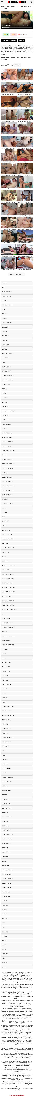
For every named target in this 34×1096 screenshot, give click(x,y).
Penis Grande (6, 684)
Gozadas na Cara (7, 477)
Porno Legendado (8, 737)
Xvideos (4, 940)
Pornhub (5, 697)
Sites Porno (6, 852)
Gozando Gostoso (8, 486)
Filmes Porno (6, 446)
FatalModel (6, 419)
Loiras (4, 525)
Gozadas (5, 472)
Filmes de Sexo (7, 437)
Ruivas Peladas (7, 781)
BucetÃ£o (5, 336)
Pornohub (5, 746)
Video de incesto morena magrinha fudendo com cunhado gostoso (25, 148)
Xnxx (3, 927)
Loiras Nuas (6, 530)
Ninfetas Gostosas (8, 636)
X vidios (4, 914)
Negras (4, 614)
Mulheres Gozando (8, 592)
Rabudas (5, 759)
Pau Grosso (6, 671)
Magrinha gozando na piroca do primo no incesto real (25, 121)
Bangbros (5, 300)
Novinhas (5, 649)
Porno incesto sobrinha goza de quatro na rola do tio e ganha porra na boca (25, 161)
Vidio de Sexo (6, 887)
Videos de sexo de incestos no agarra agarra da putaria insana (25, 269)
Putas (4, 755)
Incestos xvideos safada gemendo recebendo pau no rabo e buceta (25, 256)
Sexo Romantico (7, 834)
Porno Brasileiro (8, 706)
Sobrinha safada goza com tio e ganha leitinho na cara (9, 215)
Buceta (4, 331)
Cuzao (4, 393)
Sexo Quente (6, 830)
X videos (5, 905)
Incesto (17, 65)
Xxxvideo (5, 962)
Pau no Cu (5, 675)
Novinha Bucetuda (8, 645)
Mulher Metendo (7, 583)
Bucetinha (5, 340)
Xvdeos (4, 936)
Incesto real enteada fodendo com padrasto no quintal (25, 242)
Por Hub (4, 689)
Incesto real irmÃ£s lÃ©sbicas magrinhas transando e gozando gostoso (25, 215)
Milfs (4, 556)
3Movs (4, 283)
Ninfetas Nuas (6, 640)
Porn (3, 693)
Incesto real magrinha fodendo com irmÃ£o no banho (9, 121)
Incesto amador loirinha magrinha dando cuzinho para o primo (9, 161)
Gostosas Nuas (7, 459)
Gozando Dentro (7, 481)
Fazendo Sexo (6, 424)
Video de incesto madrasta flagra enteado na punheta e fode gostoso (9, 134)
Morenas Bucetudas (8, 565)
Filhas (4, 428)
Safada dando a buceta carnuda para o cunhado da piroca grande (9, 80)
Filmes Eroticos (7, 441)
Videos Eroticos (7, 878)
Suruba (4, 861)
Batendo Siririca (7, 305)
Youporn (5, 967)
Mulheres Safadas (8, 605)
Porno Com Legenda (8, 715)
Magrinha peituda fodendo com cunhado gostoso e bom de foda (9, 94)
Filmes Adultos (7, 433)
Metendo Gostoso (8, 547)
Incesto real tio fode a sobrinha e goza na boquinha (9, 242)
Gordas (4, 455)
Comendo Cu (6, 384)
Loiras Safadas (7, 534)
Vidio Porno (6, 892)
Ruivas (4, 772)
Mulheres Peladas (8, 600)
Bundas (4, 349)
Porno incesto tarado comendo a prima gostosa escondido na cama (25, 134)
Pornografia (6, 742)
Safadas (4, 786)
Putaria (4, 750)
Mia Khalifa (5, 552)
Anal (3, 287)
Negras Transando (8, 627)
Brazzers (5, 327)
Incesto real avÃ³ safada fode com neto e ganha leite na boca (9, 188)
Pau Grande (6, 667)
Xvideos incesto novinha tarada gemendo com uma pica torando (9, 269)
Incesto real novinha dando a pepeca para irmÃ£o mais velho (25, 175)
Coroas (4, 389)
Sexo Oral (5, 825)
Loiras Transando (8, 539)
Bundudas (5, 358)
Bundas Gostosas (8, 353)
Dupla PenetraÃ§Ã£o (8, 411)
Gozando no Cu (7, 494)
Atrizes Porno (6, 291)
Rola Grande (6, 768)
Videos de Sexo (7, 874)
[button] (31, 2)
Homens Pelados (7, 503)
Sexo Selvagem (7, 839)
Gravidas (5, 499)
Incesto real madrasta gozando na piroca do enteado (9, 175)
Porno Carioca (7, 711)
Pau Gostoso (6, 662)
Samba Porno (6, 790)
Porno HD (5, 733)
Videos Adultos (7, 870)
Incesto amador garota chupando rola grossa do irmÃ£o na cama (9, 107)
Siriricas (5, 848)
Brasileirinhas (7, 322)
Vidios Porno (6, 896)
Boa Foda (5, 314)
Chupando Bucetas (8, 375)
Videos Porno (6, 883)
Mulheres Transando (9, 609)
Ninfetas (5, 631)
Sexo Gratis (6, 821)
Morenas (5, 561)
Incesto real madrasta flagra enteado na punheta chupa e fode (9, 202)
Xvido (4, 949)
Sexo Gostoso (6, 817)
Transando (5, 865)
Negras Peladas (7, 622)
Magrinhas (5, 543)
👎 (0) (14, 34)
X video (4, 900)
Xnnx (3, 923)
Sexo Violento (6, 843)
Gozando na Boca (7, 490)
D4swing (5, 402)
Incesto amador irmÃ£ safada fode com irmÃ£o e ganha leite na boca (9, 229)
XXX (3, 958)
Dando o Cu (5, 406)
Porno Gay (5, 724)
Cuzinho (4, 397)
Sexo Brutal (6, 803)
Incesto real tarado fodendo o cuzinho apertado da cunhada (25, 229)
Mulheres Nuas (7, 596)
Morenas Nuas (6, 569)
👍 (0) (6, 34)
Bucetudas (5, 344)
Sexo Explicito (7, 808)
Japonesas (5, 521)
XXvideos (5, 953)
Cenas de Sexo (6, 371)
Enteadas (5, 415)
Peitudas (5, 680)
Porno (4, 702)
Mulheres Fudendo (8, 587)
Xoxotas (5, 931)
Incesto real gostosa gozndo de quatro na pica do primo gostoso (9, 148)
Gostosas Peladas (8, 464)
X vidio (4, 909)
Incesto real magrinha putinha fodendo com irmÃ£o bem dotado (25, 107)
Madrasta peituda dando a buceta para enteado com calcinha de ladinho (25, 94)
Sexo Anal (5, 799)
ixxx (3, 517)
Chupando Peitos (7, 380)
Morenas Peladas (7, 574)
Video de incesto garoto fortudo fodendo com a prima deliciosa (25, 80)
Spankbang (5, 856)
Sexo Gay (5, 812)
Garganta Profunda (8, 450)
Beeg (3, 309)
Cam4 (3, 362)
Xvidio (4, 945)
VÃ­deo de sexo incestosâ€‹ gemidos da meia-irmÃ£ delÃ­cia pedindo (9, 256)
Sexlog (4, 795)
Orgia (4, 653)
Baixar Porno (6, 296)
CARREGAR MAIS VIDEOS (17, 274)
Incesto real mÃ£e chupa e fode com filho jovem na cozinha (25, 202)
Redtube (5, 764)
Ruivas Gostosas (7, 777)
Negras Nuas (6, 618)
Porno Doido (6, 720)
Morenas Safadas (7, 578)
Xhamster (5, 918)
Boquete (5, 318)
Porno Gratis (6, 728)
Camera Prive (6, 366)
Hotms (4, 508)
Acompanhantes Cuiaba (17, 1095)
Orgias (4, 658)
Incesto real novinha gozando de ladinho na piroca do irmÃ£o (25, 188)
